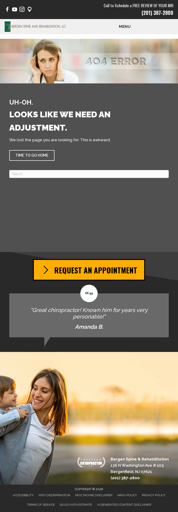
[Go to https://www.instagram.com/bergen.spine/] (22, 10)
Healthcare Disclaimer (93, 495)
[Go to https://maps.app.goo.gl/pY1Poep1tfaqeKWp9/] (29, 10)
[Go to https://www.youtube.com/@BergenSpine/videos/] (14, 10)
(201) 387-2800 (157, 12)
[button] (31, 155)
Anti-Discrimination (54, 495)
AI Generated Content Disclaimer (124, 504)
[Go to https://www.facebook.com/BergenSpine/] (7, 10)
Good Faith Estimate (76, 504)
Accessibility (23, 495)
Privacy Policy (153, 495)
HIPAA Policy (127, 495)
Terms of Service (41, 504)
